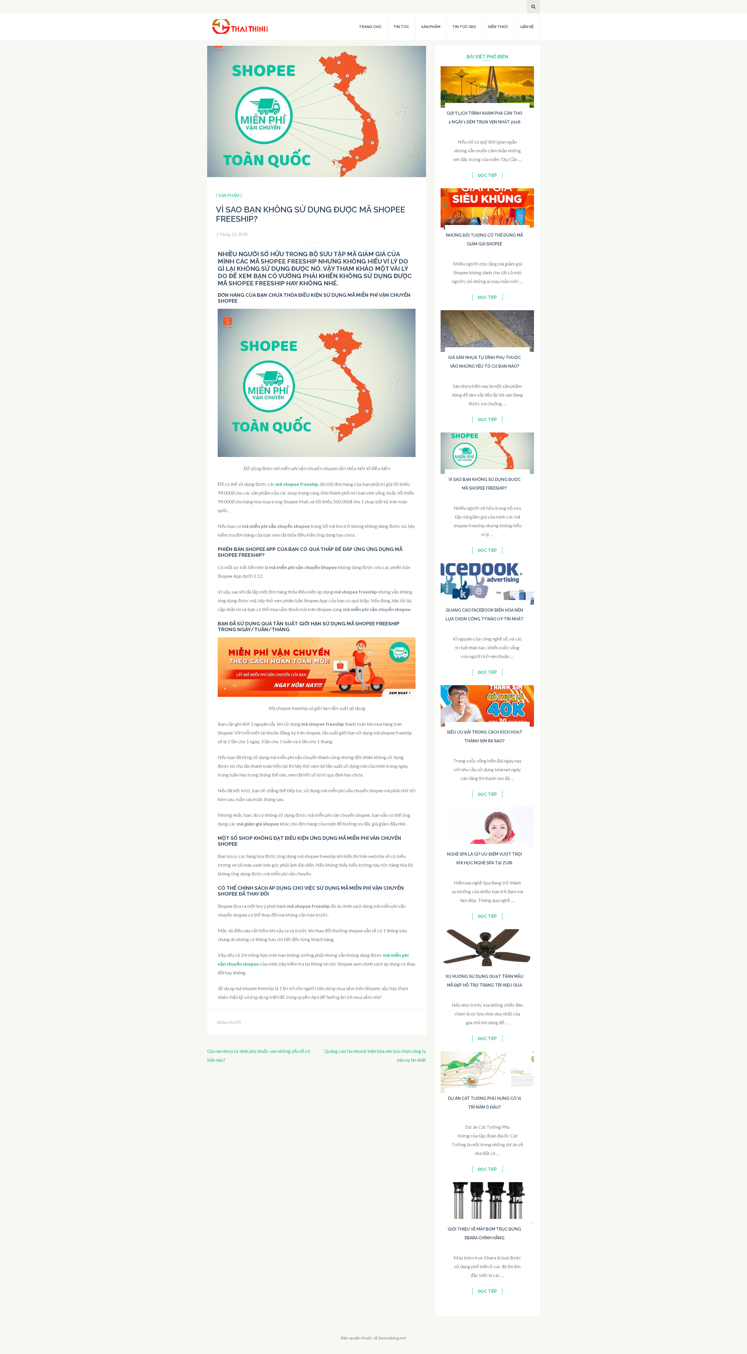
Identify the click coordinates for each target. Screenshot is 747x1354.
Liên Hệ (527, 27)
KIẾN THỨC (498, 27)
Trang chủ (370, 27)
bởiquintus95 (229, 1022)
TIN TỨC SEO (464, 27)
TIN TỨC (401, 27)
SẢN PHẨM (430, 27)
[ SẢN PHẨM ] (229, 195)
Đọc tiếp (487, 175)
